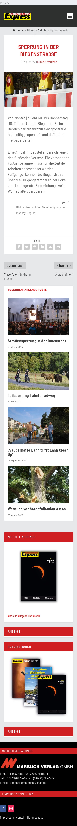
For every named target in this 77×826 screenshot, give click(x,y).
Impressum (8, 817)
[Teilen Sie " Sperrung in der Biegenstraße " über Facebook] (19, 247)
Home (20, 30)
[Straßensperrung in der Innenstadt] (38, 316)
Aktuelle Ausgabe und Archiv (24, 616)
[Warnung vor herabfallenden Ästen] (38, 484)
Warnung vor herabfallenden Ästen (37, 508)
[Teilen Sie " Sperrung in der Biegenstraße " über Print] (58, 247)
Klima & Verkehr (37, 30)
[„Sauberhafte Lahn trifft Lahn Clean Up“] (38, 425)
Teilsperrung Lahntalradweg (31, 395)
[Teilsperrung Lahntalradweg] (38, 371)
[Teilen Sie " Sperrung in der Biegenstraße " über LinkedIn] (42, 247)
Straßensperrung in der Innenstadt (37, 340)
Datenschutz (35, 817)
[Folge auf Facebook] (3, 808)
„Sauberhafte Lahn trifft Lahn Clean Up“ (38, 452)
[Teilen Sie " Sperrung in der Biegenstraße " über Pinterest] (34, 247)
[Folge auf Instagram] (11, 808)
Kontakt (21, 817)
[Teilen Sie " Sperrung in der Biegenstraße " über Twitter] (27, 247)
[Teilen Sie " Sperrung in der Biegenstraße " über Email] (50, 247)
